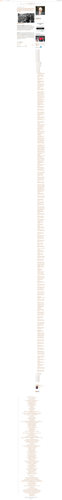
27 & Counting (32, 398)
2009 (37, 379)
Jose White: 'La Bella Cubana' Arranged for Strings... (40, 254)
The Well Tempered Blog (32, 465)
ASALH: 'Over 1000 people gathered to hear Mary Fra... (40, 214)
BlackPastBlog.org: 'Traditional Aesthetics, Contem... (40, 331)
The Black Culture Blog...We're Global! (31, 461)
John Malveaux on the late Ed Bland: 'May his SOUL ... (40, 183)
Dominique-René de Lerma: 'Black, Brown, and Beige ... (40, 354)
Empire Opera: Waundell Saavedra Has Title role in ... (41, 143)
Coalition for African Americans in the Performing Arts (32, 421)
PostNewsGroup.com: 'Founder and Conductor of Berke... (41, 360)
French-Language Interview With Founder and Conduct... (40, 165)
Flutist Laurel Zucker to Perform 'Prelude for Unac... (40, 318)
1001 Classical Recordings (32, 397)
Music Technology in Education (32, 446)
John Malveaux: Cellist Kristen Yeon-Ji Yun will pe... (40, 205)
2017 (37, 56)
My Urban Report (32, 450)
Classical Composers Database (32, 478)
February (38, 373)
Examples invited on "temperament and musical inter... (41, 282)
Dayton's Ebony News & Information (32, 422)
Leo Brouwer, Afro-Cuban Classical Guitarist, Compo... (40, 365)
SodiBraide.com (32, 487)
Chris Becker (31, 416)
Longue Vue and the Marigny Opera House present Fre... (41, 295)
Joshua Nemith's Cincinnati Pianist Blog (31, 440)
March (38, 72)
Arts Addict (32, 409)
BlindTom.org (31, 476)
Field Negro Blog (31, 426)
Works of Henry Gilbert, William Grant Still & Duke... (40, 244)
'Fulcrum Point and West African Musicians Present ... (41, 230)
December (38, 62)
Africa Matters (32, 402)
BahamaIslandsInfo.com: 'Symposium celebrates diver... (40, 310)
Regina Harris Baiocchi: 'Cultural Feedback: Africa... (40, 175)
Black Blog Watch (31, 412)
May (38, 70)
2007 (37, 381)
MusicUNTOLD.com (20, 23)
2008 (37, 380)
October (38, 64)
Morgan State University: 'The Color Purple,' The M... (40, 260)
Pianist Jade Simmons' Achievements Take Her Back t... (40, 233)
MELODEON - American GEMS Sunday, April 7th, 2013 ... (40, 267)
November (38, 63)
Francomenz (31, 428)
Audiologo (32, 410)
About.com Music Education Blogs (31, 400)
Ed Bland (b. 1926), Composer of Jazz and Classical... (40, 222)
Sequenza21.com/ (32, 458)
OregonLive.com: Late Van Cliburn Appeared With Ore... (40, 371)
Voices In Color (32, 471)
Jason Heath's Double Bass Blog (32, 439)
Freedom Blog (32, 430)
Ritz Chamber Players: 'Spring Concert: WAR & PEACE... (40, 104)
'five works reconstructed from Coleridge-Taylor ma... (40, 349)
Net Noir (31, 486)
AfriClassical (31, 3)
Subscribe (40, 28)
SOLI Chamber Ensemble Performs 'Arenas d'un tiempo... (40, 122)
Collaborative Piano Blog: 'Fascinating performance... (40, 134)
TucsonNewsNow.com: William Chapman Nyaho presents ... (40, 162)
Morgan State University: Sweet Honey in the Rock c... (40, 320)
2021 (37, 52)
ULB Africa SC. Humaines (31, 470)
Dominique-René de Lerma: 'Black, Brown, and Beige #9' (40, 368)
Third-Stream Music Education (32, 468)
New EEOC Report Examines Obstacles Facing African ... (41, 197)
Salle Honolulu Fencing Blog (32, 457)
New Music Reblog (31, 451)
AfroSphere (32, 407)
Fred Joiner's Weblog (32, 429)
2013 (37, 61)
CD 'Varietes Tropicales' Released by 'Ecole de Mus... (40, 76)
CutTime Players (32, 482)
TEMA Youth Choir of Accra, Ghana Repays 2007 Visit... (40, 241)
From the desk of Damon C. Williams (32, 431)
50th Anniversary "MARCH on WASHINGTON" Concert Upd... (41, 257)
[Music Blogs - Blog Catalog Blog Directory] (40, 45)
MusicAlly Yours (32, 448)
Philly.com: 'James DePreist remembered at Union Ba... (40, 300)
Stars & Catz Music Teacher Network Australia (32, 490)
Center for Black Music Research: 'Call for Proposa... (40, 225)
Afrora (31, 406)
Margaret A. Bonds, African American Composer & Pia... (40, 341)
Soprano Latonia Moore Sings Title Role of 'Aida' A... (40, 338)
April (38, 71)
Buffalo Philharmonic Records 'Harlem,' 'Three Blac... (40, 346)
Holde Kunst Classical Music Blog (31, 436)
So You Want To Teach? (31, 459)
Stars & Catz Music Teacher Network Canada (31, 491)
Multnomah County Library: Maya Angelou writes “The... (40, 328)
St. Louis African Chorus (32, 488)
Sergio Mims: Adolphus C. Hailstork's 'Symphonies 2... (40, 89)
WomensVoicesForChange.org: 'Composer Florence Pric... (41, 285)
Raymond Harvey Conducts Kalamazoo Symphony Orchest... (40, 228)
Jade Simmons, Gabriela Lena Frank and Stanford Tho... (40, 274)
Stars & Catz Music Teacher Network (32, 489)
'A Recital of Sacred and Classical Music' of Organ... (40, 79)
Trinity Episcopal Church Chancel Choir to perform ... (40, 170)
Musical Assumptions (32, 447)
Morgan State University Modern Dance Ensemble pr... (40, 247)
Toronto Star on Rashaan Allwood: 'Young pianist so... (40, 315)
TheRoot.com (31, 467)
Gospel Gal (32, 432)
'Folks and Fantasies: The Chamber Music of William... (40, 87)
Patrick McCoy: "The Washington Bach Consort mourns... (41, 362)
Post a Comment (19, 43)
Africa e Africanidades (31, 401)
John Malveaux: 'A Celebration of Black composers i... (40, 270)
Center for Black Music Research (31, 477)
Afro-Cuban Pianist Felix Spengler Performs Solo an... (40, 343)
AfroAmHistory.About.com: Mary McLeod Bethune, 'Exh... (40, 217)
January (38, 374)
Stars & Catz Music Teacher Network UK (32, 492)
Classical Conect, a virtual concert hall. (32, 479)
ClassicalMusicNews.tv (31, 418)
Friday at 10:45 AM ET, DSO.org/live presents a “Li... (40, 290)
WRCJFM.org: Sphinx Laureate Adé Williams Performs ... (40, 211)
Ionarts (31, 438)
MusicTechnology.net (32, 449)
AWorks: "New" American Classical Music (32, 411)
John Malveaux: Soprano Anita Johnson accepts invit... (40, 238)
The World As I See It (32, 466)
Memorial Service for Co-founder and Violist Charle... (40, 279)
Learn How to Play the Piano (31, 441)
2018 (37, 55)
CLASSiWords (31, 419)
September (38, 65)
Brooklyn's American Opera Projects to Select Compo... (40, 115)
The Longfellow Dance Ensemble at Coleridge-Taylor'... (40, 251)
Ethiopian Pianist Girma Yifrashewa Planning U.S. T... (40, 110)
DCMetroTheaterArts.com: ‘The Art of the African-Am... (40, 107)
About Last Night (32, 399)
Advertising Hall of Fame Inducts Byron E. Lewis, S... (40, 194)
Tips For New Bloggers (31, 469)
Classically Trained (32, 417)
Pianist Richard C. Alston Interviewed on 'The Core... (40, 325)
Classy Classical (32, 420)
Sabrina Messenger (32, 456)
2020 (37, 53)
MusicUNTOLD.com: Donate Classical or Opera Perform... (41, 191)
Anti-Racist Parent (31, 408)
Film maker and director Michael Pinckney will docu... (40, 200)
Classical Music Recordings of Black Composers (31, 480)
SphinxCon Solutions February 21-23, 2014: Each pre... (40, 129)
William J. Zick (41, 385)
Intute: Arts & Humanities (32, 483)
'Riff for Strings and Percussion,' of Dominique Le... (41, 120)
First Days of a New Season (32, 427)
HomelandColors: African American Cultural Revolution (32, 437)
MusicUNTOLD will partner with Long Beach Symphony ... (40, 307)
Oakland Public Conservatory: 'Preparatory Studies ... (41, 297)
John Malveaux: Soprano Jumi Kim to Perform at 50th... (40, 180)
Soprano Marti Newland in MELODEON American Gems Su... (40, 82)
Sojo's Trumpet (32, 460)
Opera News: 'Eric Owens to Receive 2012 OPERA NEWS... (41, 357)
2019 (37, 54)
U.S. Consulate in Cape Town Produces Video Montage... (41, 154)
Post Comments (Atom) (24, 46)
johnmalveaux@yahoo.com (21, 36)
